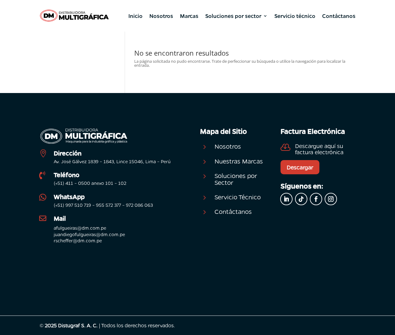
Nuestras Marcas (238, 161)
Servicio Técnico (237, 197)
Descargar (300, 167)
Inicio (135, 15)
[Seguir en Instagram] (331, 199)
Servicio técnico (294, 15)
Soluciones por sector (233, 15)
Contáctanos (339, 15)
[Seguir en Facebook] (316, 199)
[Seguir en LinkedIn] (286, 199)
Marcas (189, 15)
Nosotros (161, 15)
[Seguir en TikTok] (301, 199)
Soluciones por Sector (235, 179)
